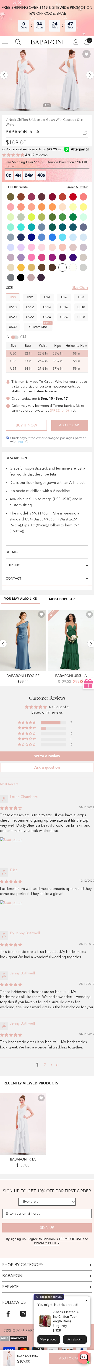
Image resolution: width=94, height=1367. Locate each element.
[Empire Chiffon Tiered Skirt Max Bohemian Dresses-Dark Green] (71, 640)
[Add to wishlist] (86, 54)
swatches (42, 411)
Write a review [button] (47, 756)
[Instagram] (23, 1314)
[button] (4, 75)
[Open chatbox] (84, 1357)
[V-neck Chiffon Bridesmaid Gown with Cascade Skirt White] (23, 1124)
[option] (23, 79)
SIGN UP (47, 1228)
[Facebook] (8, 1314)
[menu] (5, 42)
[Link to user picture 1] (11, 848)
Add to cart (70, 425)
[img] (11, 808)
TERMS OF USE (71, 1239)
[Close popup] (86, 1300)
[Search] (18, 42)
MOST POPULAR (62, 599)
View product (48, 1339)
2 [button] (45, 1065)
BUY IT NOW (26, 425)
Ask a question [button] (47, 767)
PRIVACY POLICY (46, 1243)
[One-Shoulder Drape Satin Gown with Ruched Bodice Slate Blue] (23, 640)
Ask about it (74, 1339)
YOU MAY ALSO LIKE (20, 599)
